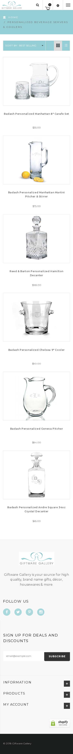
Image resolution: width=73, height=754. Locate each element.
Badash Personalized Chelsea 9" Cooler (36, 349)
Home (13, 17)
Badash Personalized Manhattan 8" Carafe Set (36, 113)
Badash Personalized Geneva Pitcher (36, 428)
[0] (47, 8)
